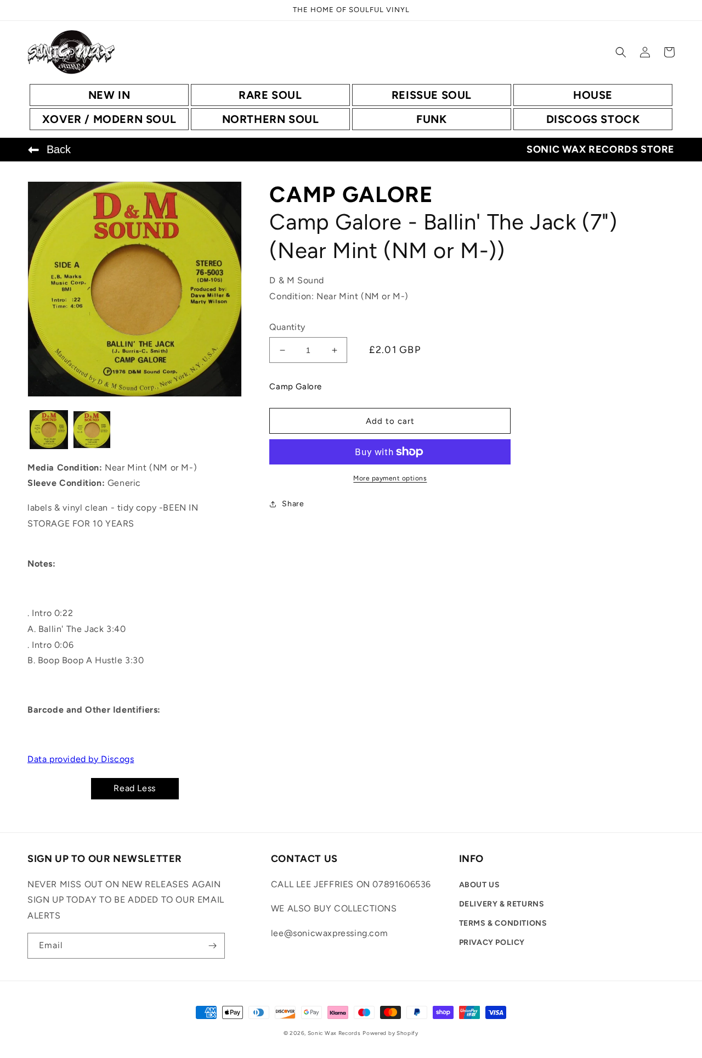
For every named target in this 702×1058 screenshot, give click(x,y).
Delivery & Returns (502, 904)
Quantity (287, 327)
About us (479, 884)
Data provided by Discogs (80, 759)
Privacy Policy (492, 942)
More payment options (390, 478)
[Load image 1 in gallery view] (48, 429)
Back (59, 149)
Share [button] (293, 503)
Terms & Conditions (503, 923)
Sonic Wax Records (334, 1033)
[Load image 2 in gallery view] (91, 429)
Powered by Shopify (390, 1033)
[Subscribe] (212, 946)
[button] (621, 52)
